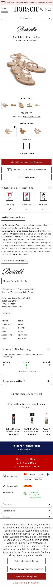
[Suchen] (49, 18)
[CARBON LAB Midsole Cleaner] (32, 419)
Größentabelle (28, 153)
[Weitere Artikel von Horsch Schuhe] (26, 29)
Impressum (34, 582)
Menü (5, 8)
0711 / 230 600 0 (26, 462)
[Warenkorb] (50, 9)
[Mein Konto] (41, 9)
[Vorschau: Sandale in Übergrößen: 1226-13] (5, 105)
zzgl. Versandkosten (31, 116)
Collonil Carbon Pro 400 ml (13, 429)
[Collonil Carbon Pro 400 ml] (13, 419)
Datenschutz (20, 582)
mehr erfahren (24, 449)
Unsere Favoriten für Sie (15, 281)
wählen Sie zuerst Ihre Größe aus (26, 162)
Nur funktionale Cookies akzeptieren (26, 569)
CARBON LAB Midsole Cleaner (32, 429)
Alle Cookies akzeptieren (27, 576)
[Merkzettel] (45, 9)
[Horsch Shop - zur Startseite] (26, 9)
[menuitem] (5, 9)
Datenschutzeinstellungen (26, 561)
